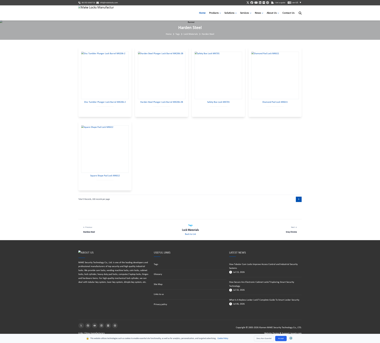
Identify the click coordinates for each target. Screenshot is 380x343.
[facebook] (251, 2)
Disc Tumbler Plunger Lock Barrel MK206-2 (105, 102)
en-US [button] (297, 2)
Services (244, 13)
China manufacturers (94, 333)
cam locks (100, 270)
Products (214, 13)
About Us (272, 13)
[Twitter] (81, 325)
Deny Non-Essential (263, 338)
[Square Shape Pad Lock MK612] (105, 149)
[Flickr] (108, 325)
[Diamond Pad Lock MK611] (275, 75)
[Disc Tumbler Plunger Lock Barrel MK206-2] (105, 75)
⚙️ (291, 338)
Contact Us (288, 13)
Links (80, 333)
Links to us (159, 294)
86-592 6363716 (88, 3)
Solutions (229, 13)
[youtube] (256, 2)
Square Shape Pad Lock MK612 (105, 176)
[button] (221, 13)
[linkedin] (260, 2)
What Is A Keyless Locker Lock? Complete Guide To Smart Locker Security (264, 300)
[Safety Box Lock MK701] (218, 75)
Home (202, 13)
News (258, 13)
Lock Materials (191, 34)
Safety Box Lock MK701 (218, 102)
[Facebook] (88, 325)
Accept (281, 338)
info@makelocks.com (109, 3)
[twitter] (247, 2)
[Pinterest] (115, 325)
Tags (177, 34)
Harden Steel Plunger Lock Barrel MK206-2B (161, 102)
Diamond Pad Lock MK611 (275, 102)
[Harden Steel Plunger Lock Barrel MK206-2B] (161, 75)
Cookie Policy (222, 338)
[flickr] (264, 2)
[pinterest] (267, 2)
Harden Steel (208, 34)
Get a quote (280, 3)
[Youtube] (95, 325)
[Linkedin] (101, 325)
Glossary (158, 274)
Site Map (158, 284)
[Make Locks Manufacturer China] (96, 13)
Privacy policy (160, 304)
